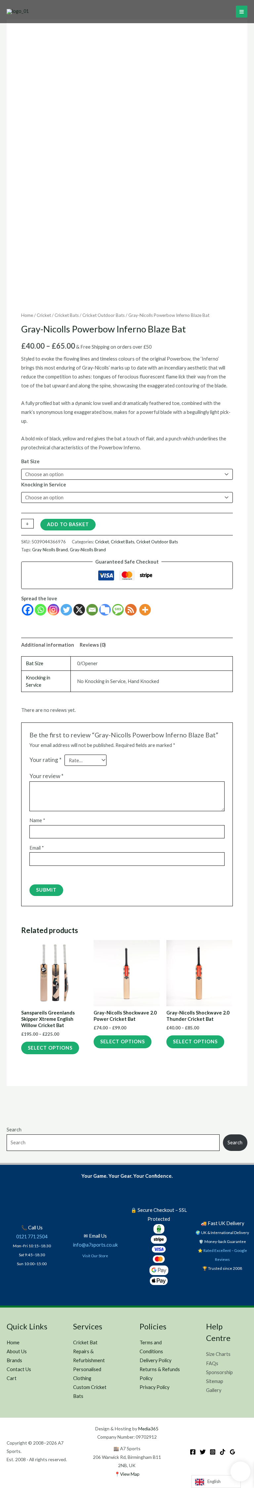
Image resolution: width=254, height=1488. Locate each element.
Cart (12, 1378)
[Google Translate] (105, 610)
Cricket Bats (67, 315)
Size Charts (218, 1354)
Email (36, 848)
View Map (130, 1474)
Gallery (213, 1390)
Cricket (44, 315)
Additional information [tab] (47, 645)
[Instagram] (53, 610)
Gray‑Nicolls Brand (88, 549)
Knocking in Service (43, 484)
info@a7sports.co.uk (95, 1245)
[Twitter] (66, 610)
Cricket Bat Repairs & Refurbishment (89, 1351)
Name (37, 820)
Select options (50, 1048)
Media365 (148, 1428)
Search (14, 1129)
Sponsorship (219, 1372)
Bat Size (30, 461)
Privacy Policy (154, 1387)
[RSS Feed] (131, 610)
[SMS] (118, 610)
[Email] (92, 610)
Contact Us (19, 1369)
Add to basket (68, 524)
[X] (79, 610)
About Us (17, 1351)
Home (27, 315)
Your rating (45, 759)
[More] (145, 610)
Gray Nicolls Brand (50, 549)
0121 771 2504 (31, 1236)
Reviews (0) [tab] (93, 645)
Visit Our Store (95, 1255)
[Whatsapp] (40, 610)
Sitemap (214, 1381)
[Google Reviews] (232, 1452)
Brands (14, 1360)
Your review (46, 775)
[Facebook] (27, 610)
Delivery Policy (155, 1360)
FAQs (212, 1363)
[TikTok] (223, 1452)
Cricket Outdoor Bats (103, 315)
